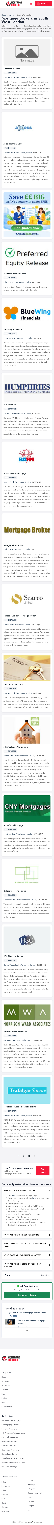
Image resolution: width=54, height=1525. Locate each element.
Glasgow (31, 1489)
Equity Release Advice (9, 1445)
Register (4, 1398)
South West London (18, 77)
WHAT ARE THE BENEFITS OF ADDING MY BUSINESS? (22, 1265)
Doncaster (5, 1511)
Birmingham (6, 1486)
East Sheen (7, 1040)
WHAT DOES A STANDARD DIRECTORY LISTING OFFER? (25, 1245)
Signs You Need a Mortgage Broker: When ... (28, 1312)
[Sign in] (31, 4)
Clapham (7, 152)
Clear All (43, 1275)
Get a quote (6, 1385)
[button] (48, 1275)
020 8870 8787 (10, 1111)
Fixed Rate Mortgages (9, 1466)
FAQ (3, 1402)
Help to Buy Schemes (9, 1454)
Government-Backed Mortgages (13, 1462)
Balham (6, 282)
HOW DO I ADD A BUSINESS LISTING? (21, 1190)
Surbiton (7, 413)
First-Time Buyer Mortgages (11, 1420)
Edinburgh (31, 1484)
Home (4, 1377)
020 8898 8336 (10, 751)
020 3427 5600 (10, 620)
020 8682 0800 (10, 478)
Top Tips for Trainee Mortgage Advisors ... (31, 1322)
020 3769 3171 (10, 278)
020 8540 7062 (10, 960)
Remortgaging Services (10, 1424)
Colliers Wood (9, 965)
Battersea (7, 77)
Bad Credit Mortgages (10, 1437)
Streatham (7, 338)
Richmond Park (9, 899)
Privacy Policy (7, 1406)
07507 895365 (10, 148)
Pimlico (6, 549)
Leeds (30, 1497)
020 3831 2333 (10, 73)
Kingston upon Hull (35, 1493)
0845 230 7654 (10, 689)
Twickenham (8, 755)
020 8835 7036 (10, 334)
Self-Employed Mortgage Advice (13, 1433)
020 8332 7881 (10, 895)
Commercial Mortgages (10, 1450)
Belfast (4, 1482)
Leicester (31, 1501)
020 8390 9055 (10, 409)
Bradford (5, 1494)
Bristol (4, 1498)
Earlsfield (7, 1115)
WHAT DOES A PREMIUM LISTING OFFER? (22, 1255)
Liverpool (31, 1505)
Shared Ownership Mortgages (12, 1458)
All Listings (5, 1381)
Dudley (30, 1480)
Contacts (5, 1389)
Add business (42, 1171)
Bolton (4, 1490)
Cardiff (4, 1503)
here (13, 1195)
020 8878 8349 (10, 1036)
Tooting (6, 482)
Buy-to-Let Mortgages (9, 1429)
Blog (3, 1394)
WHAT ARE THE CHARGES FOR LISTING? (22, 1234)
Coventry (5, 1507)
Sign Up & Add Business (27, 1295)
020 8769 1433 (10, 829)
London (29, 77)
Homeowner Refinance (10, 1441)
